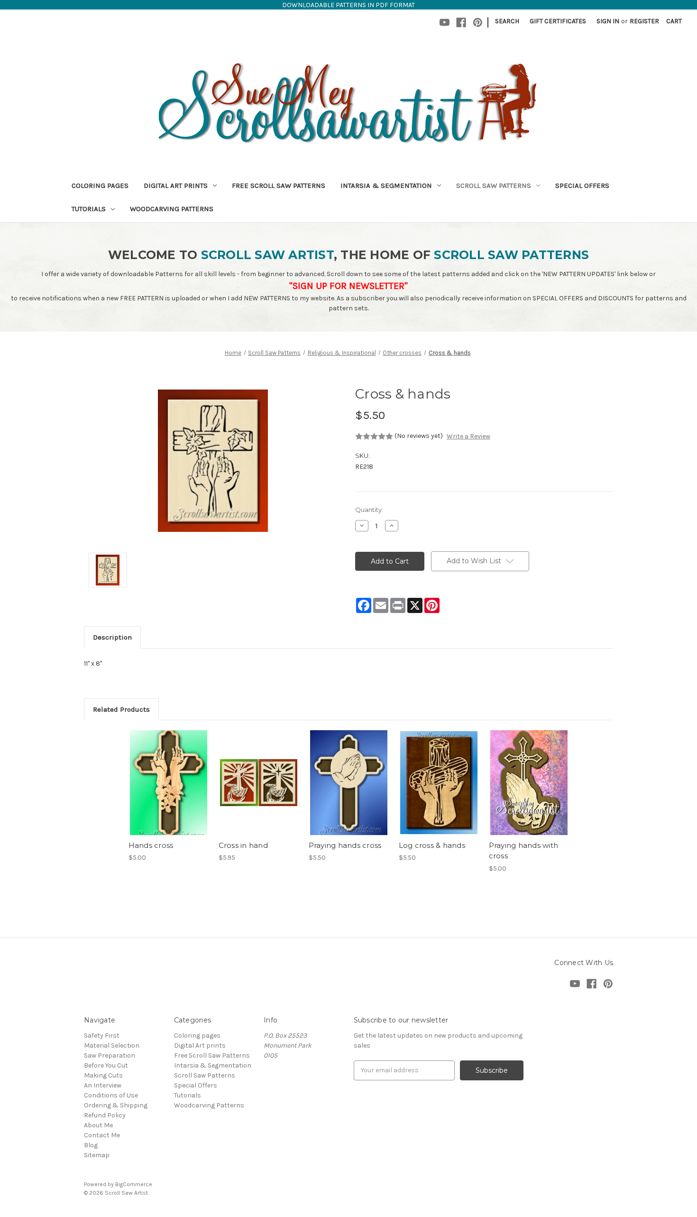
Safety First (101, 1035)
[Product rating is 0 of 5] (374, 436)
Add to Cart (168, 791)
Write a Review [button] (468, 436)
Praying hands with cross (524, 851)
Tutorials (89, 208)
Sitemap (97, 1155)
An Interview (102, 1085)
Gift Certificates (558, 21)
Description (112, 637)
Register (644, 21)
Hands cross (151, 845)
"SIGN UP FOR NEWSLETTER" (348, 285)
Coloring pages (100, 185)
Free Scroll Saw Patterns (278, 185)
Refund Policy (105, 1115)
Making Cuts (103, 1075)
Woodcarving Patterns (171, 208)
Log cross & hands (432, 845)
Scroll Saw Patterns (493, 185)
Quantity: (369, 509)
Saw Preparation (109, 1055)
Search (507, 21)
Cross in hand (243, 845)
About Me (98, 1125)
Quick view (168, 774)
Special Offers (582, 185)
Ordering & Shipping (115, 1105)
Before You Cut (106, 1065)
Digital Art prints (176, 185)
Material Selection (111, 1045)
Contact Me (102, 1135)
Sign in (607, 21)
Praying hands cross (345, 845)
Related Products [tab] (121, 709)
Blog (91, 1145)
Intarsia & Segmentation (386, 185)
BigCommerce (133, 1184)
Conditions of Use (111, 1095)
